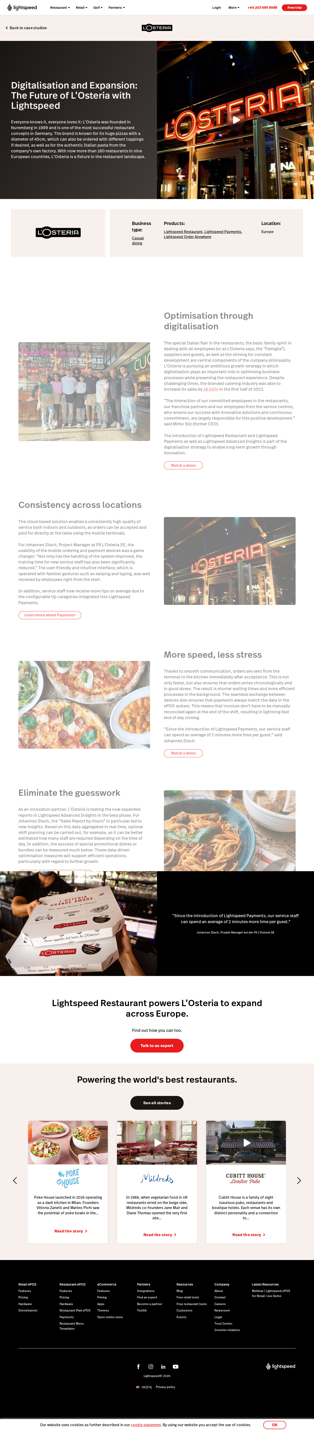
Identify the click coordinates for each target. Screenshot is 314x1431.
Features (24, 1291)
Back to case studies (28, 28)
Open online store (110, 1317)
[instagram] (151, 1367)
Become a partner (149, 1304)
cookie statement (146, 1425)
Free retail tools (188, 1297)
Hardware (25, 1304)
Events (181, 1317)
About (218, 1291)
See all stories (157, 1103)
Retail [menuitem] (80, 7)
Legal (218, 1317)
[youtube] (176, 1367)
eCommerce (106, 1284)
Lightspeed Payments (222, 231)
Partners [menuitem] (115, 7)
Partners (143, 1284)
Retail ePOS (27, 1284)
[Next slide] (299, 1180)
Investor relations (227, 1330)
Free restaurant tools (192, 1304)
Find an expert (147, 1297)
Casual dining (138, 241)
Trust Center (223, 1324)
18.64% (210, 389)
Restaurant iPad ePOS (75, 1311)
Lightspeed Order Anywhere (187, 236)
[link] (262, 7)
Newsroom (222, 1311)
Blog (180, 1291)
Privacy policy (165, 1387)
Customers (184, 1311)
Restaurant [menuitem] (58, 7)
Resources (185, 1284)
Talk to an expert (157, 1045)
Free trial (295, 7)
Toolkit (142, 1311)
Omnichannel (27, 1311)
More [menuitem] (232, 7)
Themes (103, 1311)
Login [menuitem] (216, 7)
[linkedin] (163, 1367)
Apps (100, 1304)
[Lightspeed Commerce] (22, 7)
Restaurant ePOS (73, 1284)
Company (221, 1284)
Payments (67, 1317)
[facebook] (138, 1367)
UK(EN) (147, 1387)
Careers (220, 1304)
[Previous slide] (14, 1180)
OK (274, 1425)
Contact (220, 1297)
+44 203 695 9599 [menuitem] (262, 7)
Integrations (145, 1291)
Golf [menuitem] (96, 7)
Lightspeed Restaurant (183, 231)
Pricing (23, 1297)
